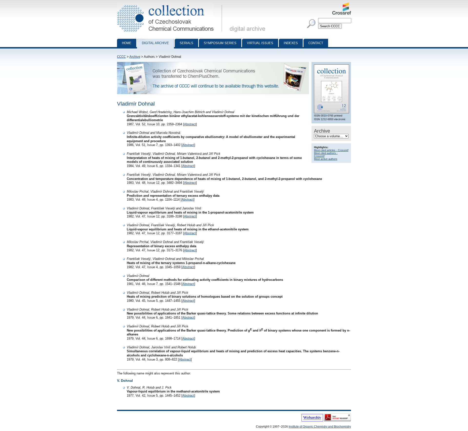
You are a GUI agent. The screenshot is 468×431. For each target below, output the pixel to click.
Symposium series (220, 43)
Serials (186, 43)
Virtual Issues (260, 43)
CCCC (121, 57)
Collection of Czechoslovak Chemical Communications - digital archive (171, 4)
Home (126, 43)
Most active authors (325, 158)
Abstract (190, 124)
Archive (134, 57)
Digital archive (155, 43)
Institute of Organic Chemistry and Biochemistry (320, 426)
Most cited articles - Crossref (331, 150)
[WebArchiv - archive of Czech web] (312, 420)
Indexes (291, 43)
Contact (315, 43)
